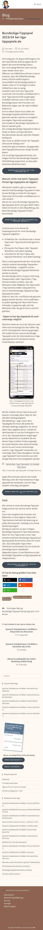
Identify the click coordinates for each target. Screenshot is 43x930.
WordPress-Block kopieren (11, 874)
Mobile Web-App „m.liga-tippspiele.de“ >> (21, 492)
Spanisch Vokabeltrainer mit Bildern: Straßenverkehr (20, 826)
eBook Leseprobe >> (13, 767)
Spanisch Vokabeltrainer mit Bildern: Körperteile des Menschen (21, 630)
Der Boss (8, 49)
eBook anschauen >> (13, 760)
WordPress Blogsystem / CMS (12, 791)
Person (7, 900)
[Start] (3, 19)
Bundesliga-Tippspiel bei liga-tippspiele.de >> (21, 170)
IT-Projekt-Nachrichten (14, 52)
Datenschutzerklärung (13, 897)
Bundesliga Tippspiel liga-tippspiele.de (17, 598)
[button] (10, 580)
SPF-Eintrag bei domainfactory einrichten (16, 866)
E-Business (5, 779)
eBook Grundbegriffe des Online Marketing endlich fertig (21, 660)
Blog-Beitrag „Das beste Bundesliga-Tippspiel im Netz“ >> (21, 220)
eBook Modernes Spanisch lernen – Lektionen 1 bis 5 (20, 822)
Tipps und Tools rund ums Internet (14, 787)
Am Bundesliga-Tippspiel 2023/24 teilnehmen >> (21, 565)
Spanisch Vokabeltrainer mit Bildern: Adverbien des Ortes (21, 645)
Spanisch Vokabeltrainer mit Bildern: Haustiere (18, 852)
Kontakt (7, 903)
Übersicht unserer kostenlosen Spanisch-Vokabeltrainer (21, 862)
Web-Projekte (10, 906)
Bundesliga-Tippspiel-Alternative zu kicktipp (17, 870)
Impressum (9, 895)
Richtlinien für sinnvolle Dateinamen (14, 842)
